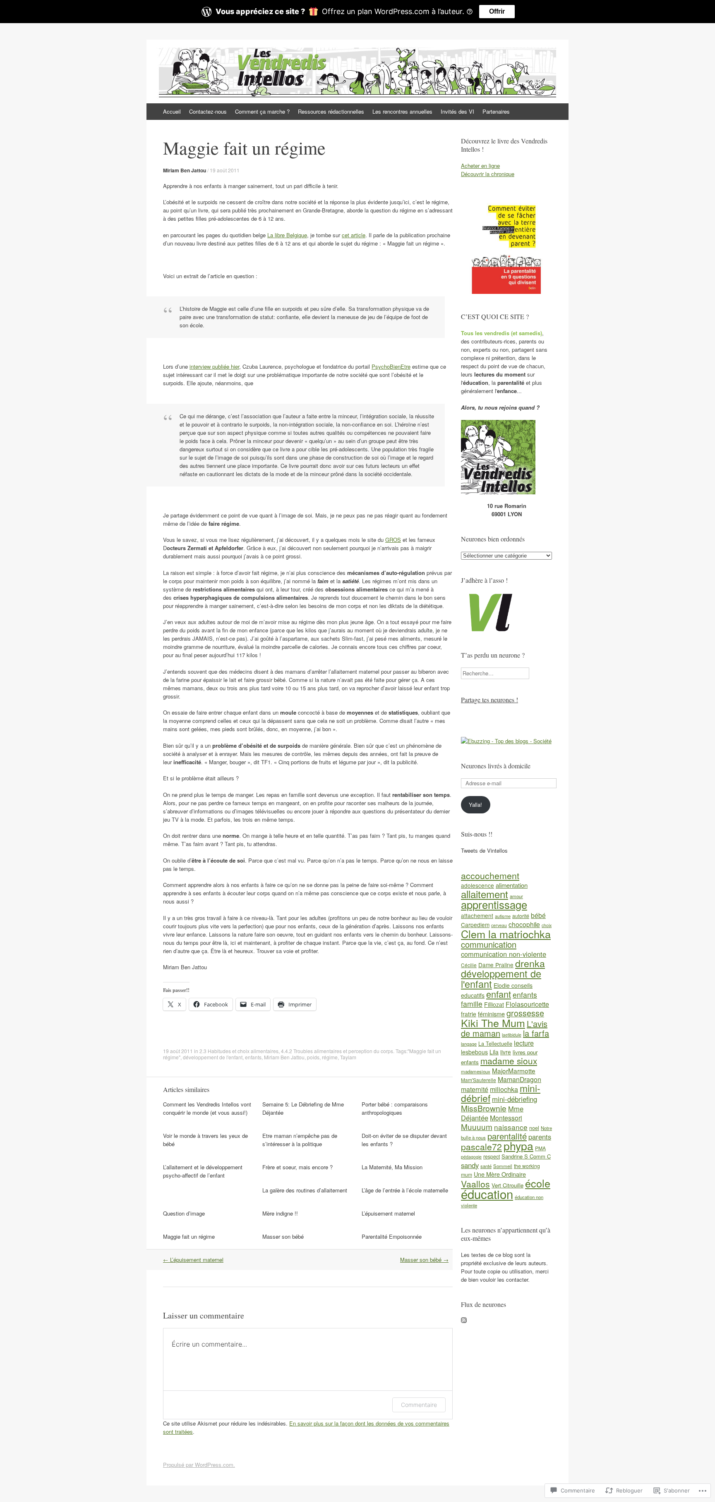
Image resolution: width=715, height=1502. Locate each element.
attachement (477, 915)
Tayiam (348, 1057)
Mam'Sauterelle (478, 1079)
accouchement (490, 875)
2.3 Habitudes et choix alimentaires (238, 1050)
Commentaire (419, 1404)
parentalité (507, 1136)
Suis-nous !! (476, 834)
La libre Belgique (287, 235)
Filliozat (494, 1004)
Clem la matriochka (506, 933)
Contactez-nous (208, 111)
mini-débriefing (514, 1099)
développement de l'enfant (212, 1057)
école (537, 1182)
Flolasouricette (527, 1004)
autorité (520, 915)
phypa (518, 1145)
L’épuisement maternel (388, 1213)
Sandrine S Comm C (526, 1156)
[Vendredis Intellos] (498, 492)
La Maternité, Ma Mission (392, 1167)
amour (516, 896)
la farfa (536, 1033)
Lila (494, 1052)
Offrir (497, 11)
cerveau (499, 925)
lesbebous (474, 1052)
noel (534, 1128)
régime (330, 1057)
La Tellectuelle (495, 1043)
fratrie (468, 1014)
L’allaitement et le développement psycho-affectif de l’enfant (202, 1171)
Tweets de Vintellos (484, 850)
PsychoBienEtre (391, 366)
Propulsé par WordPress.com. (199, 1465)
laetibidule (511, 1035)
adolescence (477, 885)
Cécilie (469, 964)
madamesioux (475, 1071)
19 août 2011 (225, 170)
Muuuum (476, 1126)
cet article (353, 235)
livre (505, 1052)
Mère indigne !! (280, 1213)
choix (547, 925)
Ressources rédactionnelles (331, 111)
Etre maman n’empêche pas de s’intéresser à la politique (299, 1140)
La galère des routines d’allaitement (304, 1190)
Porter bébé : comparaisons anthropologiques (395, 1108)
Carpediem (475, 924)
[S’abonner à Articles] (464, 1321)
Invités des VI (457, 111)
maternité (474, 1089)
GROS (393, 540)
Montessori (506, 1118)
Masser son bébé (283, 1236)
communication (488, 944)
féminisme (491, 1013)
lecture (524, 1043)
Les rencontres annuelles (402, 111)
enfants (253, 1057)
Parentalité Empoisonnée (392, 1236)
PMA (540, 1148)
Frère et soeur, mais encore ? (297, 1167)
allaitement (484, 894)
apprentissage (494, 904)
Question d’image (184, 1213)
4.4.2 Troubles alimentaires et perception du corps (337, 1050)
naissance (511, 1127)
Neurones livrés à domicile (495, 765)
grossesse (525, 1013)
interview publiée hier (214, 366)
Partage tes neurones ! (489, 699)
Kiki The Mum (493, 1022)
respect (491, 1156)
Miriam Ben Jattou (184, 170)
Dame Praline (495, 965)
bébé (538, 915)
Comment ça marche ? (262, 111)
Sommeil (502, 1166)
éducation (487, 1193)
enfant (498, 993)
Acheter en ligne (480, 165)
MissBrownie (483, 1107)
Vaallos (475, 1184)
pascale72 (481, 1146)
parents (539, 1137)
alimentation (512, 885)
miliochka (504, 1089)
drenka (530, 963)
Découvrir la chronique (487, 174)
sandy (470, 1165)
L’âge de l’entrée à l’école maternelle (405, 1190)
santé (486, 1166)
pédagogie (471, 1157)
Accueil (172, 111)
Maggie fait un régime (189, 1236)
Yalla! (475, 804)
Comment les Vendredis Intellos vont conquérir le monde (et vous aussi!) (207, 1108)
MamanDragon (519, 1079)
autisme (503, 916)
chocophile (524, 924)
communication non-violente (503, 954)
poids (313, 1057)
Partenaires (496, 111)
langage (469, 1043)
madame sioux (508, 1060)
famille (471, 1004)
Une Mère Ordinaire (500, 1174)
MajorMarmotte (513, 1070)
